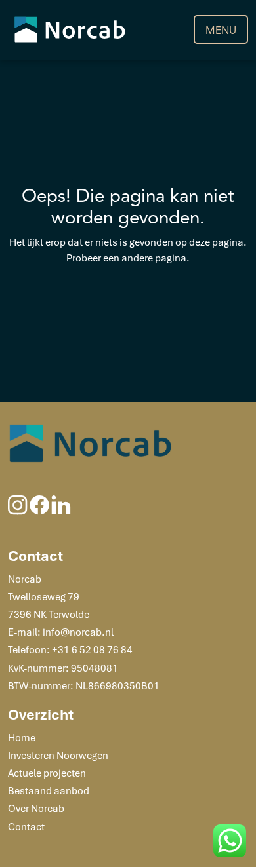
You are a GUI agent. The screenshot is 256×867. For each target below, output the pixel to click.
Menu (220, 30)
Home (21, 737)
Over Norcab (36, 808)
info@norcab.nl (78, 631)
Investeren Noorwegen (58, 754)
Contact (26, 826)
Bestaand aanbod (48, 790)
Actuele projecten (47, 772)
